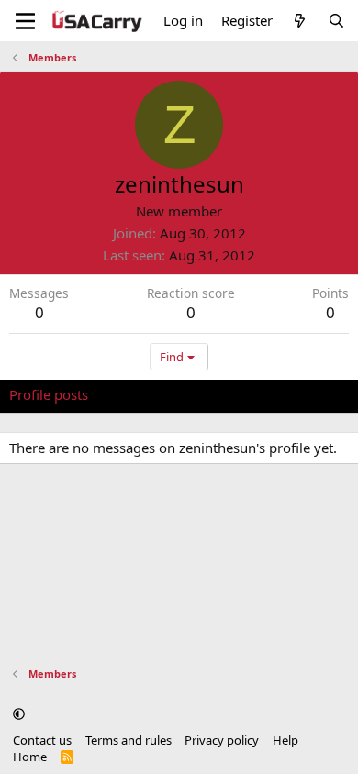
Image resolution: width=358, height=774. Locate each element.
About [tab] (303, 394)
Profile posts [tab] (48, 394)
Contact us (42, 740)
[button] (18, 713)
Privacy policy (222, 740)
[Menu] (25, 21)
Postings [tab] (238, 394)
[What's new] (300, 21)
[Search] (336, 21)
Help (285, 740)
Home (30, 756)
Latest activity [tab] (149, 394)
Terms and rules (128, 740)
